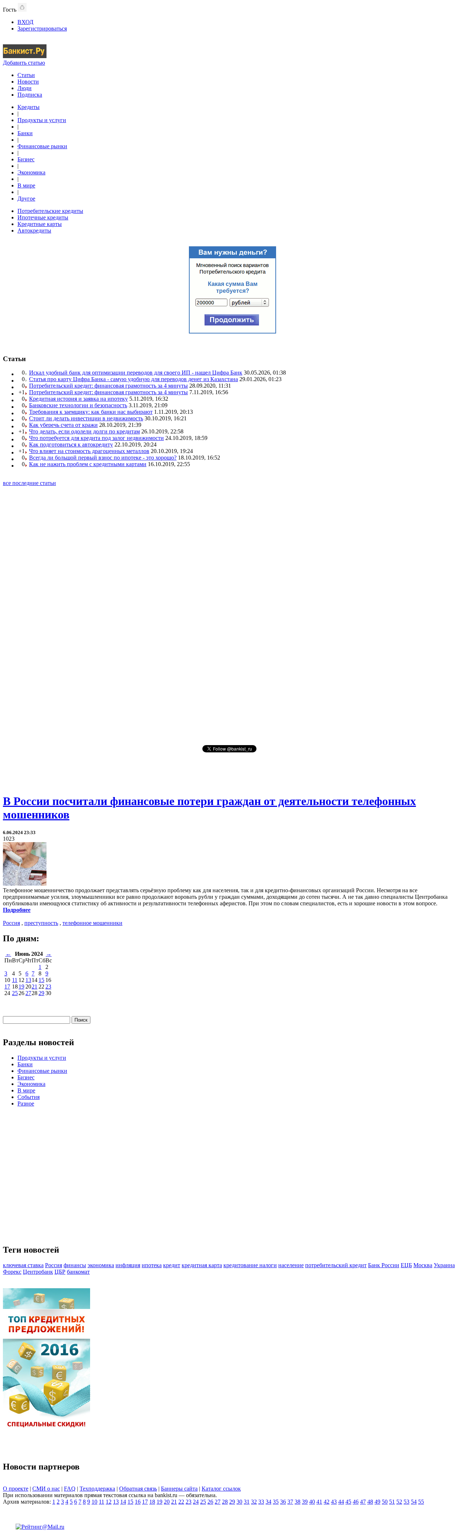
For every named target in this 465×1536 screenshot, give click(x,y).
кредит (171, 1265)
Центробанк (38, 1272)
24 (196, 1502)
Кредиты (28, 107)
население (291, 1265)
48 (370, 1502)
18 (152, 1502)
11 (14, 980)
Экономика (31, 172)
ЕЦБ (406, 1265)
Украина (444, 1265)
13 (28, 980)
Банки (25, 133)
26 (210, 1502)
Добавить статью (24, 63)
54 (414, 1502)
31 (247, 1502)
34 (268, 1502)
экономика (101, 1265)
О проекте (15, 1489)
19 (21, 986)
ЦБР (59, 1272)
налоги (268, 1265)
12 (109, 1502)
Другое (26, 198)
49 (377, 1502)
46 (356, 1502)
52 (399, 1502)
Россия (11, 923)
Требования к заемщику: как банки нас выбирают (91, 412)
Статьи (26, 75)
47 (363, 1502)
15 (41, 980)
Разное (25, 1103)
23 (48, 986)
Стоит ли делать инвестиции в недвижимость (86, 418)
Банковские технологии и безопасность (78, 405)
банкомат (78, 1272)
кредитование (241, 1265)
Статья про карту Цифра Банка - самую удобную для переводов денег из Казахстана (133, 379)
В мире (26, 185)
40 (312, 1502)
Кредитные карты (39, 224)
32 (254, 1502)
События (28, 1097)
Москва (422, 1265)
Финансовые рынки (42, 146)
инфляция (128, 1265)
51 (392, 1502)
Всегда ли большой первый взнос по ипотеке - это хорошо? (103, 457)
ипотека (152, 1265)
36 (283, 1502)
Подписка (29, 95)
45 (348, 1502)
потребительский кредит (336, 1265)
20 (167, 1502)
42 (326, 1502)
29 (41, 993)
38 (297, 1502)
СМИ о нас (46, 1489)
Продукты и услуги (41, 120)
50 (385, 1502)
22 (181, 1502)
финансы (75, 1265)
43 (334, 1502)
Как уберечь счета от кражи (63, 425)
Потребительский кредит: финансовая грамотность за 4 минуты (108, 386)
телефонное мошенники (92, 923)
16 (138, 1502)
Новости (28, 81)
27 (28, 993)
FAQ (70, 1489)
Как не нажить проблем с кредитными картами (87, 464)
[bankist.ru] (24, 56)
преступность (41, 923)
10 (94, 1502)
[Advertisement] (232, 615)
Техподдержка (97, 1489)
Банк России (383, 1265)
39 (305, 1502)
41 (319, 1502)
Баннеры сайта (179, 1489)
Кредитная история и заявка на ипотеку (78, 399)
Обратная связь (138, 1489)
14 (123, 1502)
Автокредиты (34, 230)
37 (290, 1502)
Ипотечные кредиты (42, 217)
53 (406, 1502)
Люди (24, 88)
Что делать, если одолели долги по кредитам (84, 431)
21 (34, 986)
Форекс (12, 1272)
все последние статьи (29, 483)
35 (276, 1502)
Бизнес (26, 159)
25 (15, 993)
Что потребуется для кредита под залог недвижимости (96, 438)
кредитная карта (202, 1265)
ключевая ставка (23, 1265)
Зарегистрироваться (42, 28)
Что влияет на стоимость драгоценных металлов (89, 451)
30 (239, 1502)
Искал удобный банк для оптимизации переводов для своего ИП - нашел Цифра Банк (135, 372)
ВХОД (25, 22)
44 (341, 1502)
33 (261, 1502)
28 (225, 1502)
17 (7, 986)
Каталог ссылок (221, 1489)
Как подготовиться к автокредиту (71, 444)
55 (421, 1502)
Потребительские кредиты (50, 211)
